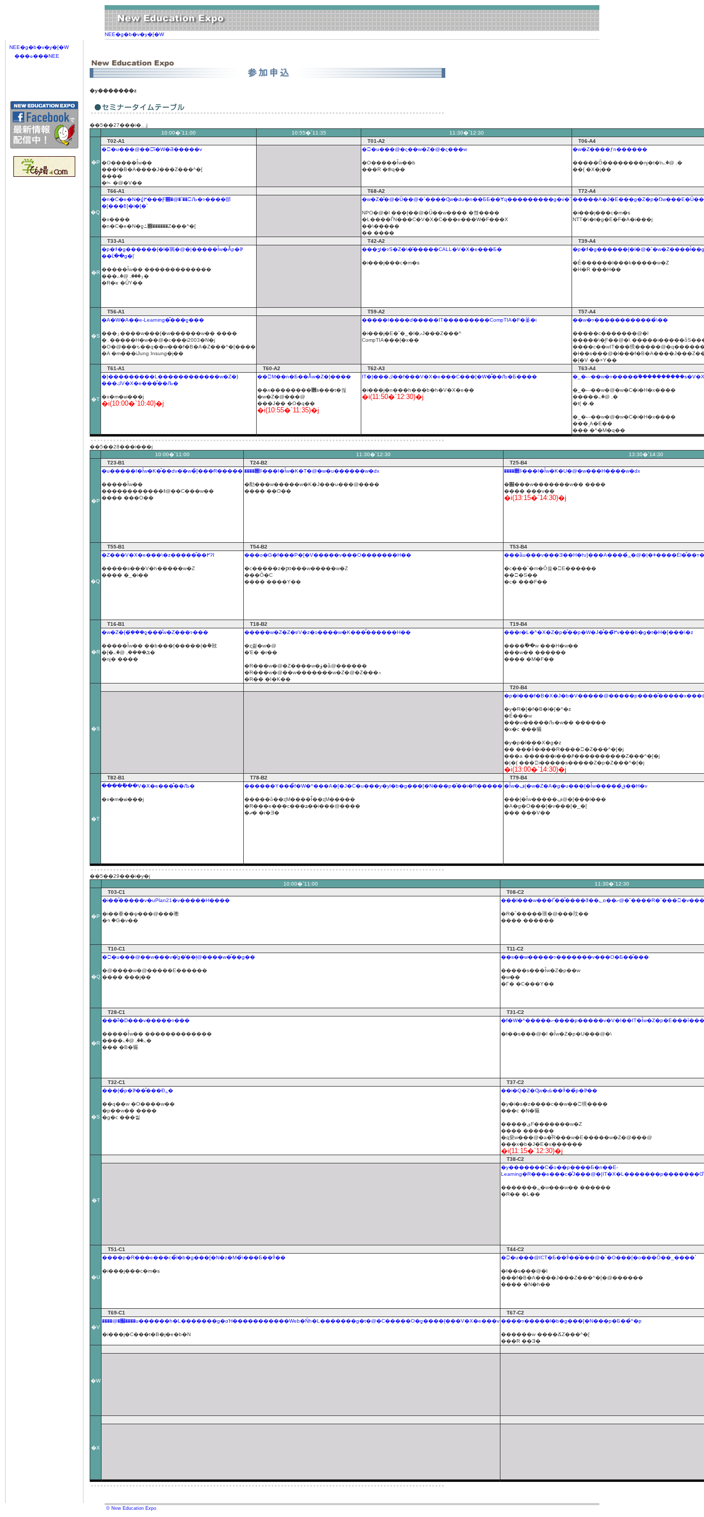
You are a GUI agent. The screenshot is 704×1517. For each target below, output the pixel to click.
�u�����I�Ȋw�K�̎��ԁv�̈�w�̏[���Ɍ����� (172, 471)
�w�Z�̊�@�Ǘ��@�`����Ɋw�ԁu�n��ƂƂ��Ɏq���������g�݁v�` (466, 199)
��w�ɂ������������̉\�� (620, 320)
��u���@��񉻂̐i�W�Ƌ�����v (152, 149)
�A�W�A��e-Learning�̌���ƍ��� (153, 320)
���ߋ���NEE (36, 56)
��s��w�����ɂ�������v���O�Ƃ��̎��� (575, 957)
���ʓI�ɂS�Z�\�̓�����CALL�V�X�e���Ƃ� (432, 249)
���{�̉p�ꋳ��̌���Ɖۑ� (137, 1090)
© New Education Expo (130, 1508)
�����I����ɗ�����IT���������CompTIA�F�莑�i (449, 320)
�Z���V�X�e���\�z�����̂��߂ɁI (158, 555)
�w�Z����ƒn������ (610, 149)
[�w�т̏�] (44, 175)
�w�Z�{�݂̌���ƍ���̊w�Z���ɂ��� (155, 632)
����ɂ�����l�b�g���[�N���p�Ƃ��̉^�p (571, 1321)
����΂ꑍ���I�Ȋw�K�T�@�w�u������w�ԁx (311, 471)
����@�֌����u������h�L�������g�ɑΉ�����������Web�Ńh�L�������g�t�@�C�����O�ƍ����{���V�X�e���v (300, 1321)
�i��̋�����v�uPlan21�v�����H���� (166, 900)
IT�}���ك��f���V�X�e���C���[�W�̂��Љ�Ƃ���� (449, 376)
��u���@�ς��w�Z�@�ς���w (414, 149)
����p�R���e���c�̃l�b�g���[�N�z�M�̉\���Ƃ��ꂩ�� (194, 1257)
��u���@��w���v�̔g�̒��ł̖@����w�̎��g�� (178, 957)
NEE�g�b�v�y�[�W (134, 34)
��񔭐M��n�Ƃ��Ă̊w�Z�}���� (304, 376)
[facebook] (44, 146)
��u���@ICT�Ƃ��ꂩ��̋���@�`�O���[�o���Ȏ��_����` (598, 1257)
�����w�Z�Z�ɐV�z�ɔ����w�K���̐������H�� (327, 632)
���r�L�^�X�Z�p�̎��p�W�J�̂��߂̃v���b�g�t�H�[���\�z (598, 632)
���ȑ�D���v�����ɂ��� (146, 1020)
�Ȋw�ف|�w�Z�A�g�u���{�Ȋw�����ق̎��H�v (575, 786)
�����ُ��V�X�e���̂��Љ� (148, 786)
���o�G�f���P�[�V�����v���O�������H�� (327, 555)
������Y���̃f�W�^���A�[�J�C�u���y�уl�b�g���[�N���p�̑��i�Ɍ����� (373, 786)
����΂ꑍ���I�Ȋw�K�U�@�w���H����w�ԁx (572, 471)
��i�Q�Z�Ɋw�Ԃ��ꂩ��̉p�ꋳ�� (549, 1090)
